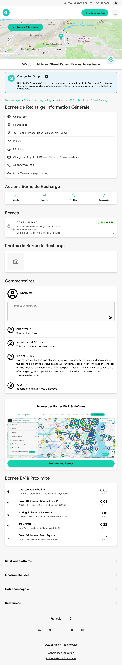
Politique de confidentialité (61, 658)
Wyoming (45, 100)
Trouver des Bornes (61, 463)
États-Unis (30, 100)
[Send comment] (110, 317)
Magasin (105, 3)
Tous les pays (12, 100)
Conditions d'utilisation (61, 652)
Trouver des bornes (80, 3)
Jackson (59, 100)
